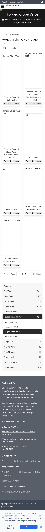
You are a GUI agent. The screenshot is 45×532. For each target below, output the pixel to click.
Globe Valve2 (33, 157)
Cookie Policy (40, 517)
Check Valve (9, 306)
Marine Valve (9, 347)
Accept (28, 527)
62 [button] (38, 317)
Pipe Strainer (9, 352)
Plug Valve (8, 341)
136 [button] (37, 291)
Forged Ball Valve (11, 322)
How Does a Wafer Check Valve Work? (18, 431)
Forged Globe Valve (22, 22)
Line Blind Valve (10, 362)
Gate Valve (8, 296)
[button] (3, 6)
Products (17, 19)
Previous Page (9, 274)
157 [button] (37, 306)
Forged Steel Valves (32, 19)
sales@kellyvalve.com (17, 486)
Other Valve (9, 367)
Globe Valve (11, 209)
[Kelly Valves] (13, 6)
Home (7, 19)
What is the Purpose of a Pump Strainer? (19, 439)
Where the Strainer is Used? (14, 446)
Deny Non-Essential (10, 527)
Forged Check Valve (12, 327)
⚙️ (40, 527)
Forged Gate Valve (11, 336)
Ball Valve (8, 291)
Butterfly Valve (10, 311)
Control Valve (10, 357)
